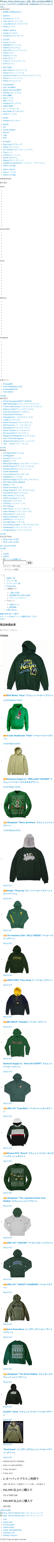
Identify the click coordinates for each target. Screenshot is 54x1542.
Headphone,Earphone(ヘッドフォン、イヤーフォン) (24, 163)
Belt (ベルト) (8, 101)
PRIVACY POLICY (10, 1535)
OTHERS (6, 142)
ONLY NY (16, 509)
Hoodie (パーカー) (10, 33)
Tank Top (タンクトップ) (13, 21)
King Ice (12, 501)
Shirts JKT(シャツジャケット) (15, 50)
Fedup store (11, 586)
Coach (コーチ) (9, 42)
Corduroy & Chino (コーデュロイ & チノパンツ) (22, 75)
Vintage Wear (17, 530)
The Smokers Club (21, 525)
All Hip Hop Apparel (17, 401)
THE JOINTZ (8, 392)
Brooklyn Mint (17, 469)
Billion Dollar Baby (21, 464)
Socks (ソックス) (10, 114)
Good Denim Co (15, 493)
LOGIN (6, 554)
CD (4, 127)
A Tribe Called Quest (22, 406)
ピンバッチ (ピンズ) (11, 109)
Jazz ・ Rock (15, 444)
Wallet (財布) (8, 106)
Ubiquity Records (18, 441)
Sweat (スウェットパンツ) (13, 73)
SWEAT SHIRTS (9, 30)
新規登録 (12, 607)
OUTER (6, 40)
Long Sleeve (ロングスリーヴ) (15, 24)
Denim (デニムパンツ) (12, 81)
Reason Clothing (14, 517)
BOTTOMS (7, 67)
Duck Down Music (16, 412)
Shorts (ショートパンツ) (12, 78)
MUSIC (6, 124)
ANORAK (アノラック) (12, 45)
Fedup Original (18, 490)
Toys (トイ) (7, 152)
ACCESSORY (8, 85)
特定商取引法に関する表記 (20, 595)
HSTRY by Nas (14, 498)
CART (6, 556)
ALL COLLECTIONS (8, 546)
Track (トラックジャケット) (14, 61)
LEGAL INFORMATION (12, 1530)
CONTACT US (8, 1533)
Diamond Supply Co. (20, 479)
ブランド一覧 (11, 581)
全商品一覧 (10, 578)
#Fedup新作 (8, 384)
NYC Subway (8, 506)
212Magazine (8, 456)
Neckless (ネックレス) (12, 93)
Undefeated (17, 527)
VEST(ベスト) (8, 53)
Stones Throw (16, 430)
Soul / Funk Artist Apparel (13, 438)
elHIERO (12, 477)
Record (6, 132)
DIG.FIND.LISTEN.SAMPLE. (14, 482)
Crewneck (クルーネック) (13, 36)
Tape (5, 135)
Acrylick (12, 458)
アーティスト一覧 (13, 583)
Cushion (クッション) (11, 155)
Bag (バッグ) (8, 98)
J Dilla (11, 420)
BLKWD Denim (18, 466)
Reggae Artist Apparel (18, 436)
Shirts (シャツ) (9, 26)
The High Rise (13, 522)
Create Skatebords (10, 471)
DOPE (9, 485)
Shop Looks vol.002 (11, 539)
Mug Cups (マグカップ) (12, 144)
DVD (5, 138)
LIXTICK (14, 503)
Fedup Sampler (9, 130)
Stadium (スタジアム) (11, 48)
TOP (2, 619)
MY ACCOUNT (9, 1525)
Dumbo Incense (12, 487)
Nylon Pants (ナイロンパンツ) (15, 70)
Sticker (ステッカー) (11, 147)
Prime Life (14, 514)
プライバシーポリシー (18, 598)
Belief (9, 461)
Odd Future (17, 425)
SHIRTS (6, 16)
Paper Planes (17, 511)
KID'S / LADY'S (9, 169)
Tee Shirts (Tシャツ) (11, 18)
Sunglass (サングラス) (12, 103)
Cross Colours (16, 474)
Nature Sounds (17, 422)
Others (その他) (9, 166)
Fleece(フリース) (10, 56)
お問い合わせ (11, 610)
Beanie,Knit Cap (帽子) (12, 90)
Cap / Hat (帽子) (9, 87)
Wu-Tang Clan (15, 433)
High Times (13, 495)
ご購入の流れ (14, 593)
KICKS (5, 118)
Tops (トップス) (9, 172)
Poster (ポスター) (10, 158)
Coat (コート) (8, 64)
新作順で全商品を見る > (12, 12)
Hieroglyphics (18, 417)
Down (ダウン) (9, 58)
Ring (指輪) (7, 95)
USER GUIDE (5, 1510)
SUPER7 (13, 519)
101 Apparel (13, 453)
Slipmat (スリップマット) (13, 160)
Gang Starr (12, 414)
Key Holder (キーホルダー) (13, 111)
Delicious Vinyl (18, 409)
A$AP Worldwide (21, 404)
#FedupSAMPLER (10, 389)
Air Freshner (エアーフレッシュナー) (17, 150)
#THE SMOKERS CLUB (12, 387)
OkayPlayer (16, 428)
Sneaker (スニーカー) (11, 120)
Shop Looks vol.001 (11, 542)
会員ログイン (14, 605)
